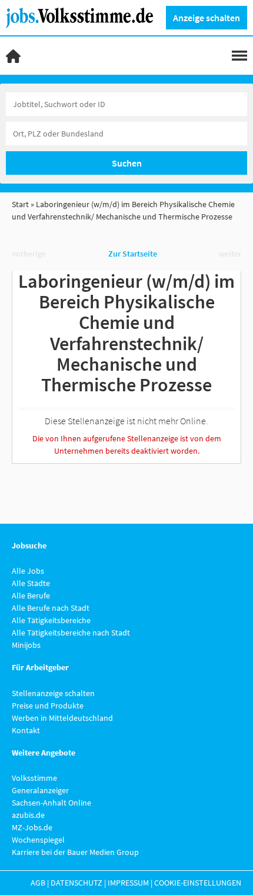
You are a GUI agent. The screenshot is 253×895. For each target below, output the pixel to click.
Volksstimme (34, 778)
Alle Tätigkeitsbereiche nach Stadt (71, 632)
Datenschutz (76, 882)
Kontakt (26, 730)
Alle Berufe (31, 595)
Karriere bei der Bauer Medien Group (75, 852)
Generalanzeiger (40, 790)
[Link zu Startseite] (84, 16)
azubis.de (28, 815)
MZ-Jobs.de (32, 827)
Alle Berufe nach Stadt (50, 608)
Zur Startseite (132, 253)
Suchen (127, 163)
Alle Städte (31, 583)
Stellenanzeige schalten (53, 693)
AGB (38, 882)
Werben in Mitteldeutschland (62, 718)
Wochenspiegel (38, 839)
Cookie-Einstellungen (197, 882)
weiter (230, 253)
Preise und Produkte (48, 705)
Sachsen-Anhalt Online (51, 802)
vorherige (29, 253)
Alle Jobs (28, 570)
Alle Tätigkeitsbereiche (51, 620)
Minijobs (26, 645)
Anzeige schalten (206, 18)
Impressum (128, 882)
